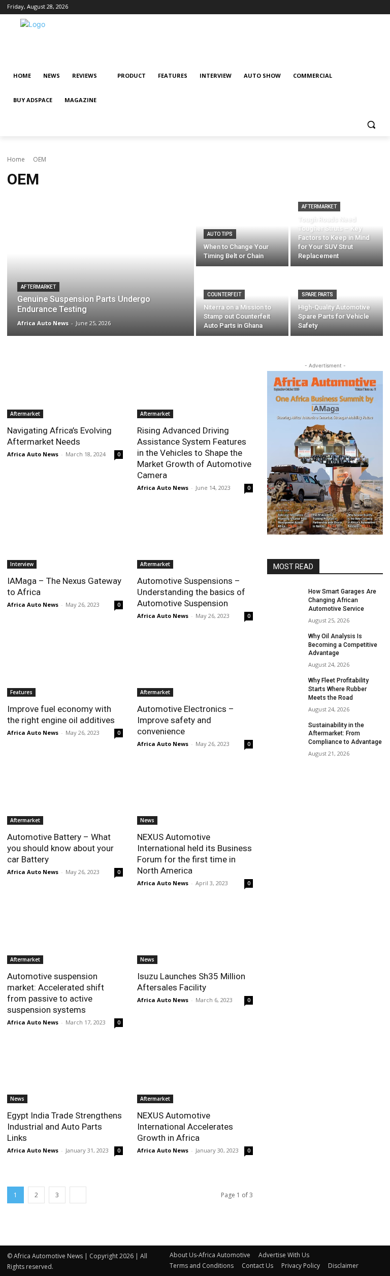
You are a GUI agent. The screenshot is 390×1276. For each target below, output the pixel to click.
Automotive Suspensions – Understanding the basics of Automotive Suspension (191, 592)
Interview (22, 564)
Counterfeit (224, 294)
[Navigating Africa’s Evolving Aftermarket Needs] (65, 389)
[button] (371, 125)
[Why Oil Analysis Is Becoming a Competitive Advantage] (284, 644)
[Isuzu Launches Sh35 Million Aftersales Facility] (195, 935)
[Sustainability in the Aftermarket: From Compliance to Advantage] (284, 733)
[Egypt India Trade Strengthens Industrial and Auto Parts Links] (65, 1074)
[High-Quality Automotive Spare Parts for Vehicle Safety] (336, 302)
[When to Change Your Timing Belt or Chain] (242, 232)
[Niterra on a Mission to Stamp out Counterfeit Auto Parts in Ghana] (242, 302)
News (147, 820)
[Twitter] (320, 7)
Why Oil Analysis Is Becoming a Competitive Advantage (342, 645)
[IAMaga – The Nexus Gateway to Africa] (65, 540)
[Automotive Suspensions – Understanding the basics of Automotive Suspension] (195, 540)
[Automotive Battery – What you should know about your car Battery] (65, 796)
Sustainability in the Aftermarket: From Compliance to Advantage (345, 734)
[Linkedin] (305, 7)
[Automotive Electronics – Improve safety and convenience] (195, 668)
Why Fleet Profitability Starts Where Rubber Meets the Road (338, 689)
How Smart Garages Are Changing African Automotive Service (342, 600)
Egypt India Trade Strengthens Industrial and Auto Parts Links (64, 1126)
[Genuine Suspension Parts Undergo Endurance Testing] (100, 267)
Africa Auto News (32, 454)
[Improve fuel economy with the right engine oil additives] (65, 668)
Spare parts (317, 294)
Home (16, 159)
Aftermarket (38, 287)
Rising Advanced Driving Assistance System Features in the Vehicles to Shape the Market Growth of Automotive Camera (194, 452)
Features (21, 692)
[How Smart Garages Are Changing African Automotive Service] (284, 599)
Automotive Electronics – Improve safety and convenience (185, 720)
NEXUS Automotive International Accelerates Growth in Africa (185, 1126)
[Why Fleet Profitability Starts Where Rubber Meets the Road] (284, 688)
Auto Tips (220, 234)
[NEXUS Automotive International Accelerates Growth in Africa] (195, 1074)
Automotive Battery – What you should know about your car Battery (60, 848)
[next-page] (78, 1195)
